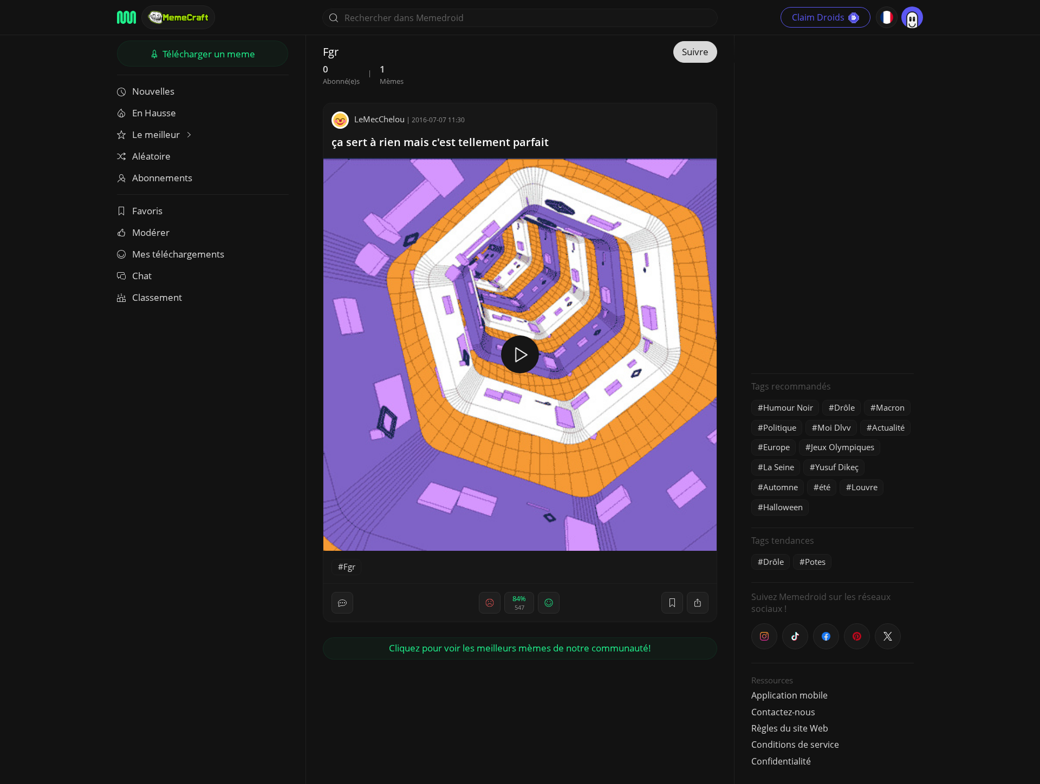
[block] (697, 603)
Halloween (783, 507)
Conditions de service (795, 744)
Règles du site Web (789, 728)
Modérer (151, 232)
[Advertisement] (832, 203)
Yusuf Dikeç (837, 467)
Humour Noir (788, 407)
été (824, 487)
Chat (142, 275)
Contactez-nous (783, 712)
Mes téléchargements (178, 254)
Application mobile (789, 695)
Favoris (147, 211)
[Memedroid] (126, 17)
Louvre (864, 487)
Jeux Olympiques (842, 447)
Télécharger (207, 54)
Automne (780, 487)
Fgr (349, 566)
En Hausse (154, 113)
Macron (890, 407)
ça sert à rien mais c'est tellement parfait (440, 142)
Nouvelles (153, 91)
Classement (157, 297)
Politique (779, 427)
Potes (815, 561)
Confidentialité (781, 761)
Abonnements (162, 178)
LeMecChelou (379, 119)
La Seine (778, 467)
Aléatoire (151, 156)
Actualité (888, 427)
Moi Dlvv (834, 427)
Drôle (844, 407)
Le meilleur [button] (157, 134)
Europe (776, 447)
